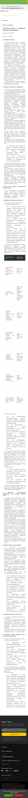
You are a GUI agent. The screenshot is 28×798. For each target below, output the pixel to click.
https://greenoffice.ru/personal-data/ (11, 84)
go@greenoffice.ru (5, 764)
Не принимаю (19, 795)
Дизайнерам (5, 20)
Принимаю (8, 795)
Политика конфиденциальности (9, 15)
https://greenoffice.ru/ (15, 135)
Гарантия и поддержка (7, 25)
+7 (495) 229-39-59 (7, 756)
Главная (12, 2)
